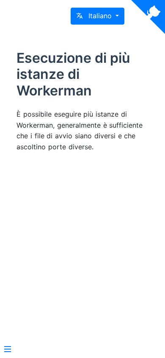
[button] (97, 16)
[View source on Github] (148, 17)
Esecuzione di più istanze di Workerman (73, 74)
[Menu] (7, 350)
